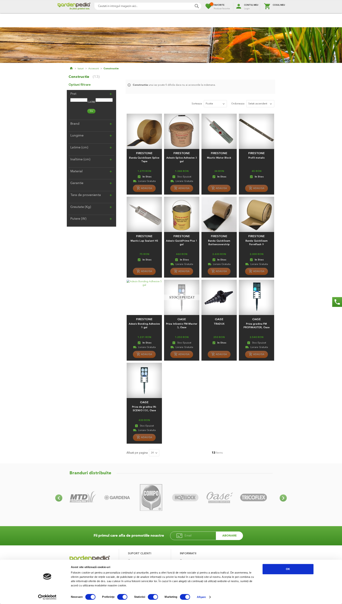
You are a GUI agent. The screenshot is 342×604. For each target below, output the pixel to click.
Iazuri (81, 68)
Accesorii (93, 68)
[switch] (122, 597)
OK (288, 569)
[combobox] (147, 6)
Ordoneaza (237, 103)
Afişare (201, 596)
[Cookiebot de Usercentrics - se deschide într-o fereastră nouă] (47, 597)
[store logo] (74, 7)
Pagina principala (73, 68)
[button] (144, 151)
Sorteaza (197, 103)
